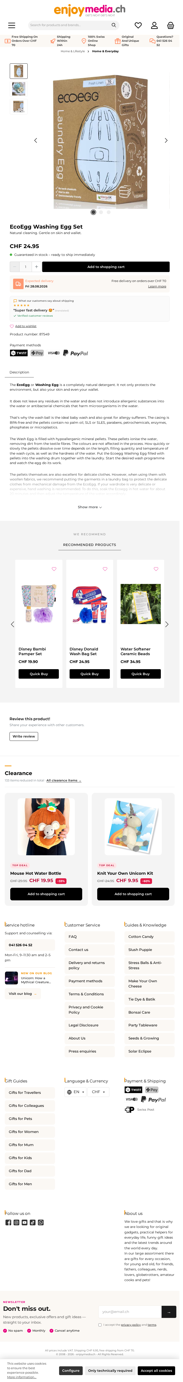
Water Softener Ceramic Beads (136, 651)
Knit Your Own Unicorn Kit (125, 873)
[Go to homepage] (90, 10)
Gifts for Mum (21, 1145)
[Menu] (12, 25)
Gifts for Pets (20, 1119)
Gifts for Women (24, 1132)
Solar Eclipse (139, 1051)
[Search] (114, 25)
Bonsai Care (139, 1012)
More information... (21, 1377)
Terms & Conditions (86, 994)
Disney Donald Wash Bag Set (84, 651)
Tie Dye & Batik (141, 999)
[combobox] (68, 25)
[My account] (154, 25)
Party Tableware (142, 1025)
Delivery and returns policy (87, 965)
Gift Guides (16, 1080)
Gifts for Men (20, 1184)
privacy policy (131, 1324)
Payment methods (85, 981)
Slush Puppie (140, 950)
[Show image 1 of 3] (93, 212)
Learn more (157, 286)
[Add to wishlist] (54, 569)
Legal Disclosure (83, 1025)
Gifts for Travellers (25, 1093)
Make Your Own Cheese (142, 983)
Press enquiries (82, 1051)
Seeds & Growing (143, 1038)
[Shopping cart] (169, 25)
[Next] (166, 140)
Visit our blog (20, 994)
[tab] (19, 372)
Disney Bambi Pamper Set (32, 651)
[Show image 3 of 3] (109, 212)
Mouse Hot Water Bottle (35, 873)
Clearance (18, 773)
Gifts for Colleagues (26, 1106)
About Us (77, 1038)
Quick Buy (39, 674)
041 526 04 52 (20, 945)
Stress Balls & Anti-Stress (145, 965)
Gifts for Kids (20, 1158)
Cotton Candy (140, 937)
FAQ (73, 937)
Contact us (78, 950)
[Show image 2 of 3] (101, 212)
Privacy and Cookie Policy (86, 1010)
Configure (71, 1371)
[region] (89, 140)
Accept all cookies (156, 1371)
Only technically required (110, 1371)
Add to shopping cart (106, 267)
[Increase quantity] (36, 267)
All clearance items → (63, 780)
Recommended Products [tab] (89, 545)
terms (152, 1324)
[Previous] (36, 140)
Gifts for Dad (20, 1171)
